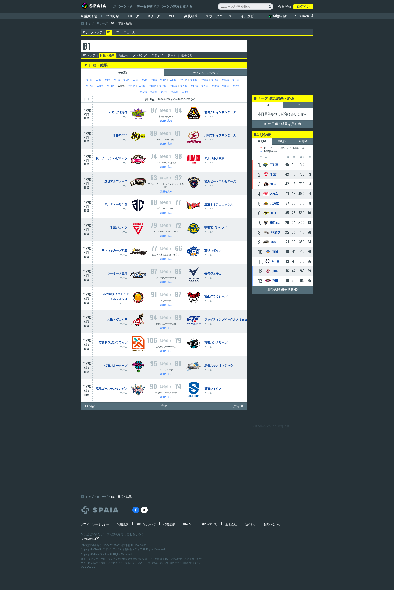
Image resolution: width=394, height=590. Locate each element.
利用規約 (123, 524)
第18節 (100, 86)
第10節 (173, 80)
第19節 (110, 86)
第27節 (194, 86)
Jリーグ (133, 16)
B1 (109, 32)
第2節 (98, 80)
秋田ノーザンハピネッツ (111, 158)
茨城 (275, 251)
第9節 (163, 80)
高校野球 (190, 16)
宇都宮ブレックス (215, 227)
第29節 (215, 86)
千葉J (274, 174)
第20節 (121, 86)
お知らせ (250, 524)
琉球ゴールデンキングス (111, 388)
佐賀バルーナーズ (115, 365)
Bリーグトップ (92, 32)
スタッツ (157, 55)
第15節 (225, 80)
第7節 (145, 80)
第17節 (89, 86)
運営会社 (231, 524)
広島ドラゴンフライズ (113, 342)
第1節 (89, 80)
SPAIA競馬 (90, 539)
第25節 (173, 86)
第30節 (225, 86)
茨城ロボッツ (213, 250)
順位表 (123, 55)
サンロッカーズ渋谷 (114, 250)
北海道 (274, 203)
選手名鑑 (186, 55)
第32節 (143, 92)
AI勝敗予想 (89, 16)
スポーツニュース (219, 16)
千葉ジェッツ (118, 227)
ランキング (139, 55)
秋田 (275, 280)
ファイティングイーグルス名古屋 (225, 319)
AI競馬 (279, 16)
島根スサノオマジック (218, 365)
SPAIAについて (146, 524)
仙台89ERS (120, 135)
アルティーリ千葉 (115, 204)
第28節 (204, 86)
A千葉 (275, 261)
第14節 (214, 80)
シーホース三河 (117, 273)
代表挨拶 (169, 524)
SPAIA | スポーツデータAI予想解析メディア (118, 549)
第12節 (193, 80)
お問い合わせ (272, 524)
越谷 (273, 242)
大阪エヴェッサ (117, 319)
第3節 (108, 80)
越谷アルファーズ (115, 181)
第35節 (174, 92)
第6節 (135, 80)
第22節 (142, 86)
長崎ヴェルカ (213, 273)
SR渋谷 (275, 232)
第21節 (131, 86)
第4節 (117, 80)
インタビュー (250, 16)
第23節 (152, 86)
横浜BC (275, 222)
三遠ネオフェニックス (218, 204)
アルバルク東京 (214, 158)
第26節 (183, 86)
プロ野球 (112, 16)
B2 (117, 32)
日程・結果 (107, 55)
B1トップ (89, 55)
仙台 (273, 213)
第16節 (235, 80)
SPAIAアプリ (209, 524)
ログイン (303, 6)
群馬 (273, 184)
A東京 (274, 193)
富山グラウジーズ (215, 296)
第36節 (185, 92)
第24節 (162, 86)
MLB (172, 16)
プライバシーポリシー (95, 524)
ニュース (129, 32)
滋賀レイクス (213, 388)
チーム (172, 55)
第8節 (154, 80)
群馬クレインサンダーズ (220, 112)
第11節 (183, 80)
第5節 (126, 80)
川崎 (275, 271)
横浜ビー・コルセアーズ (220, 181)
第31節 (236, 86)
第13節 (204, 80)
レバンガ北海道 (117, 112)
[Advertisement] (282, 66)
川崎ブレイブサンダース (220, 135)
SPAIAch (304, 16)
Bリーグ (154, 16)
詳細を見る (166, 120)
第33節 (153, 92)
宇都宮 (274, 164)
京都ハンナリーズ (215, 342)
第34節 (164, 92)
